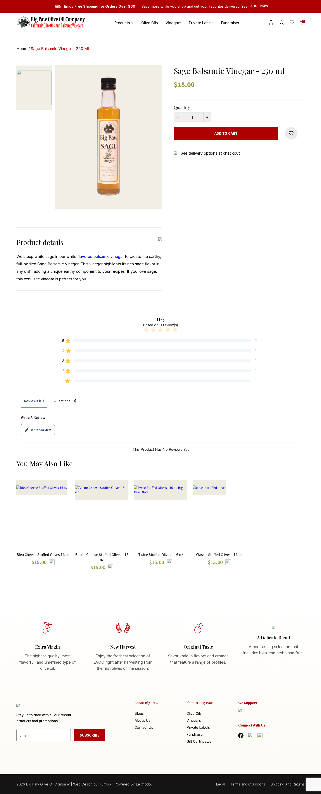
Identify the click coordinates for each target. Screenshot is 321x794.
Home (21, 48)
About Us (142, 720)
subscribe (90, 735)
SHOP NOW (259, 6)
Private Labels (201, 23)
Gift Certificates (198, 741)
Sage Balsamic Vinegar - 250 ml (60, 48)
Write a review (41, 430)
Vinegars (173, 23)
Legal (220, 784)
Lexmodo (143, 784)
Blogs (139, 713)
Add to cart (226, 133)
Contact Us (144, 727)
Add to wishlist (43, 525)
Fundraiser (230, 23)
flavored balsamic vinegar (100, 256)
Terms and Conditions (247, 784)
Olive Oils (149, 23)
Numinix (105, 784)
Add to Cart (43, 509)
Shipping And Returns (288, 784)
